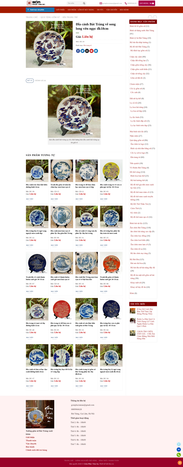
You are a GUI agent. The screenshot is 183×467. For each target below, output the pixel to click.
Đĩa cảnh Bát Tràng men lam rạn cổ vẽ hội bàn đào (86, 278)
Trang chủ (32, 17)
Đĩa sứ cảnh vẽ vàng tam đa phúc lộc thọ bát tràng (86, 232)
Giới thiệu (30, 437)
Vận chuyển (111, 10)
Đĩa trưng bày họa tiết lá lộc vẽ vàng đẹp (62, 370)
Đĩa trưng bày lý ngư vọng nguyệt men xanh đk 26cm (110, 370)
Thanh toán (31, 440)
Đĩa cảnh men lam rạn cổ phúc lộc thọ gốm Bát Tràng (61, 232)
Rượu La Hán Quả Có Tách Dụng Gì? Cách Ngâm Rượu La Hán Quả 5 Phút (146, 322)
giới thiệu (60, 10)
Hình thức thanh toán (109, 460)
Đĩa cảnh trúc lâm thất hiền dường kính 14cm (36, 186)
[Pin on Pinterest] (91, 51)
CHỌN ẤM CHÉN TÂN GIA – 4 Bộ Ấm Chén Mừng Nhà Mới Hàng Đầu (146, 335)
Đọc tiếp (29, 199)
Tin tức (100, 10)
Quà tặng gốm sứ (50, 17)
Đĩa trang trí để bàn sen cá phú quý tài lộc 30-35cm (61, 324)
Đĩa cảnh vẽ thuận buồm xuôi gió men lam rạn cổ (60, 278)
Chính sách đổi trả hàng (36, 450)
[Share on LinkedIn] (96, 51)
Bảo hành (124, 10)
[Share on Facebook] (78, 51)
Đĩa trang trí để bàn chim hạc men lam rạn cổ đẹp (85, 186)
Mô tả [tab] (30, 80)
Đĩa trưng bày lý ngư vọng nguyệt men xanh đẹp (36, 232)
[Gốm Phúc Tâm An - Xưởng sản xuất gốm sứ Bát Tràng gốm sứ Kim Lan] (38, 3)
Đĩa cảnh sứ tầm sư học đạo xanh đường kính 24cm (36, 370)
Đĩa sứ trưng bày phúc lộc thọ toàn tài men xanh (110, 232)
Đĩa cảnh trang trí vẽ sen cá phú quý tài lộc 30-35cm (111, 186)
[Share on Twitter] (82, 51)
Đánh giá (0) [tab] (40, 80)
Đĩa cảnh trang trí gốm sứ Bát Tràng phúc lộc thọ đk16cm (85, 371)
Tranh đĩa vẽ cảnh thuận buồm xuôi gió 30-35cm (35, 278)
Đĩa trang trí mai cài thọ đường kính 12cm (35, 324)
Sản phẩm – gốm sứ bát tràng (81, 10)
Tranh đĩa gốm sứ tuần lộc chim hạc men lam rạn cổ (61, 186)
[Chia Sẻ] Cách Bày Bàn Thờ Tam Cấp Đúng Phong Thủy (145, 311)
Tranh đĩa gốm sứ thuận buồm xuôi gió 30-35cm (109, 278)
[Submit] (84, 3)
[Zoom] (29, 65)
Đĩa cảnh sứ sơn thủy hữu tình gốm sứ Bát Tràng (85, 324)
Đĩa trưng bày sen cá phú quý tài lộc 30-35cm (109, 324)
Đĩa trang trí (70, 17)
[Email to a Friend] (87, 51)
